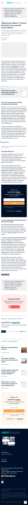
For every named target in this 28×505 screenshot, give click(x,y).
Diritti (3, 20)
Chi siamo (4, 459)
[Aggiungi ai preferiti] (26, 20)
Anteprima (19, 211)
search (26, 2)
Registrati (22, 331)
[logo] (14, 3)
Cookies (8, 501)
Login (3, 331)
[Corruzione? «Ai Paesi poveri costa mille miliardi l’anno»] (24, 361)
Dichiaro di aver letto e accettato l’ (14, 207)
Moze (19, 501)
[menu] (2, 2)
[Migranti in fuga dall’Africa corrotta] (24, 350)
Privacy (3, 501)
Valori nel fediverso (6, 454)
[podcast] (2, 482)
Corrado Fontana (5, 352)
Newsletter (4, 461)
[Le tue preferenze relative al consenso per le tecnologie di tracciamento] (25, 502)
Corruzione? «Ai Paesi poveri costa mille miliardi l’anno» (9, 360)
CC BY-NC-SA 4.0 (5, 490)
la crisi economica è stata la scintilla (14, 106)
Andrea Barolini (4, 388)
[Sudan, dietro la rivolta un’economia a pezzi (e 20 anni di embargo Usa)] (24, 384)
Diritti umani (5, 274)
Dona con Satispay (14, 306)
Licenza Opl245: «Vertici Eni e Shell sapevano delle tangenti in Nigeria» (9, 371)
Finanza (3, 368)
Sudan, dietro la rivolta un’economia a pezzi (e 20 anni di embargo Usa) (9, 92)
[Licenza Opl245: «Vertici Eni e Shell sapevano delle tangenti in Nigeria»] (24, 372)
